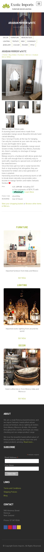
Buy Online (12, 55)
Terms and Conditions (12, 488)
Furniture (15, 38)
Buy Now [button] (22, 278)
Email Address (11, 457)
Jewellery (7, 45)
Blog (5, 495)
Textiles (15, 41)
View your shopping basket (12, 204)
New (23, 41)
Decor (5, 38)
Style (32, 45)
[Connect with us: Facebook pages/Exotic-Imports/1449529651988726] (6, 527)
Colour (16, 45)
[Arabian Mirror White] (22, 80)
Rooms (25, 45)
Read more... (29, 442)
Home (5, 55)
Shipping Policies (10, 492)
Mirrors (28, 55)
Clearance (31, 41)
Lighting (6, 41)
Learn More (29, 192)
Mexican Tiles (26, 38)
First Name (9, 465)
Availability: (6, 199)
